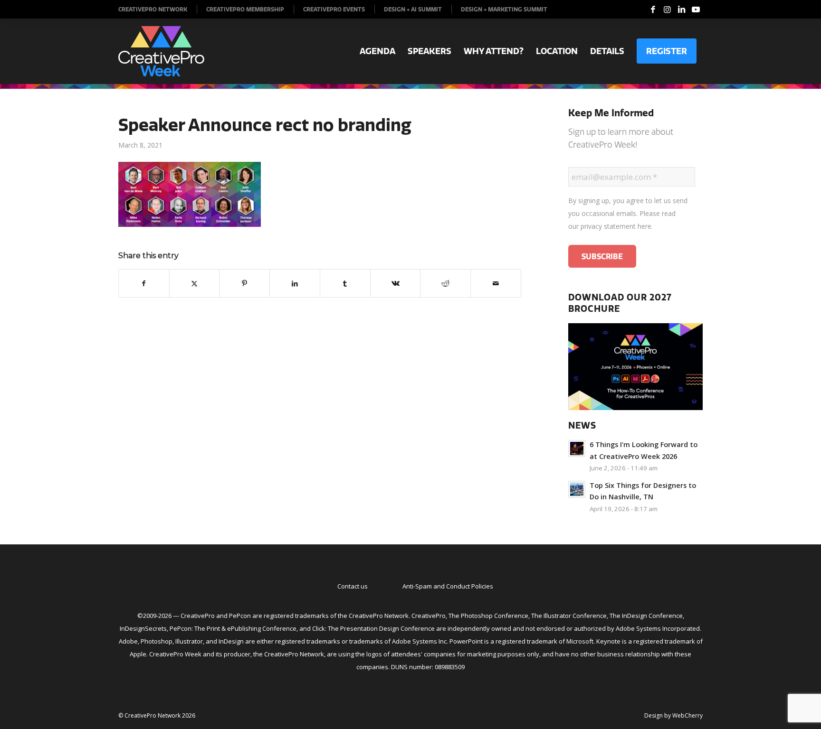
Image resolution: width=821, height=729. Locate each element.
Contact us (352, 586)
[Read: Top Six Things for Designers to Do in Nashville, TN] (576, 489)
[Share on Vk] (395, 283)
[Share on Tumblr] (345, 283)
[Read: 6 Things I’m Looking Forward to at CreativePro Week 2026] (576, 448)
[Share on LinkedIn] (295, 283)
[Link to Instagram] (667, 9)
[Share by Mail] (496, 283)
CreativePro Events (334, 9)
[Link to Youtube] (695, 9)
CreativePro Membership (245, 9)
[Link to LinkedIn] (681, 9)
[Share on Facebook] (144, 283)
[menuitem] (157, 9)
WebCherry (687, 715)
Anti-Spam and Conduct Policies (447, 586)
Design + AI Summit (413, 9)
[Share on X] (195, 283)
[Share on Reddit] (445, 283)
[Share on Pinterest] (244, 283)
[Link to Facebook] (653, 9)
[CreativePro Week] (161, 51)
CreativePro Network (152, 9)
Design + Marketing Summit (504, 9)
